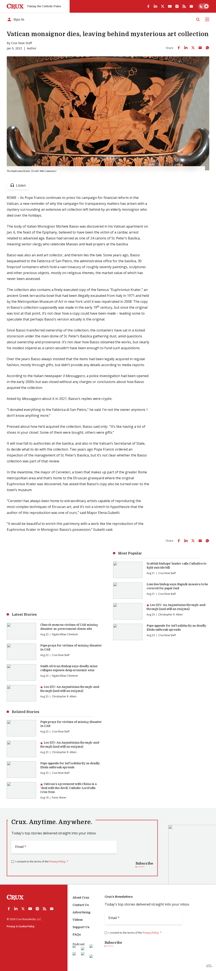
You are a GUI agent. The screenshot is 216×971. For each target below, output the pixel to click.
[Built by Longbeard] (209, 966)
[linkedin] (155, 6)
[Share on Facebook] (178, 47)
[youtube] (169, 6)
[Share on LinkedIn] (185, 47)
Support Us (81, 927)
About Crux (81, 897)
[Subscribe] (191, 6)
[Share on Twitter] (193, 47)
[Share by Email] (200, 47)
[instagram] (177, 6)
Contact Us (81, 905)
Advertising (81, 912)
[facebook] (148, 6)
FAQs (77, 934)
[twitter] (162, 6)
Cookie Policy (26, 926)
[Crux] (15, 6)
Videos (78, 919)
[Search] (198, 19)
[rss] (184, 6)
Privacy (11, 926)
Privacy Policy (57, 861)
